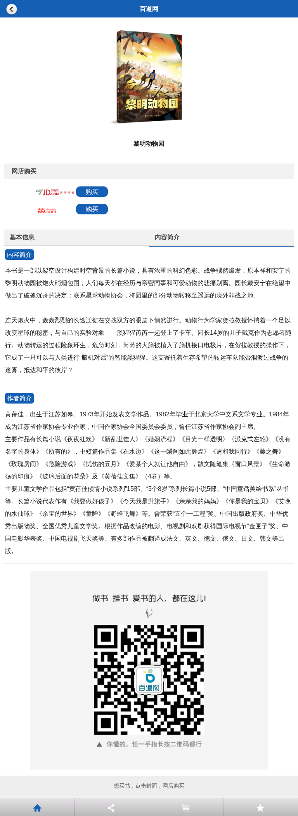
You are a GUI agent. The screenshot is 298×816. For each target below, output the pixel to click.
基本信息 (22, 237)
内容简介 (167, 237)
